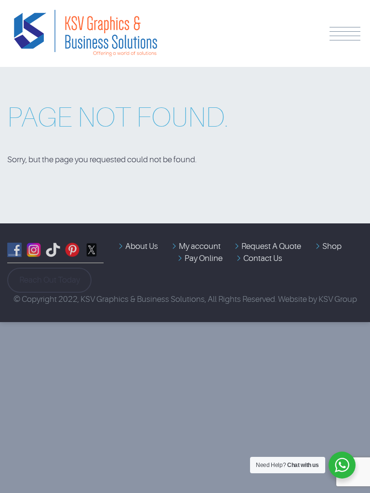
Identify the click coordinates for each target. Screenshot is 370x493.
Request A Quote (271, 246)
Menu (345, 33)
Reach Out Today (49, 280)
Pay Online (204, 258)
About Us (141, 246)
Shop (332, 246)
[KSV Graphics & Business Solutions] (84, 16)
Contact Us (262, 258)
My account (200, 246)
